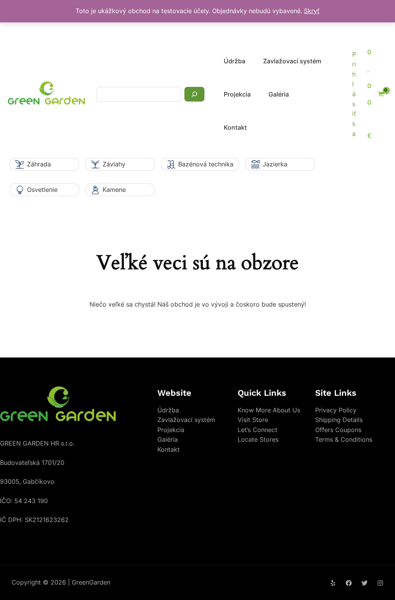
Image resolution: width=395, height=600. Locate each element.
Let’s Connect (257, 430)
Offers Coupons (338, 430)
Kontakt (235, 127)
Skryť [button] (311, 11)
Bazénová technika (205, 164)
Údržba (234, 61)
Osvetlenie (42, 189)
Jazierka (275, 164)
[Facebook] (349, 583)
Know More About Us (269, 410)
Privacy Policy (335, 410)
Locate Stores (258, 439)
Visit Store (253, 420)
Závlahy (114, 164)
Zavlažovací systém (292, 61)
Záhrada (39, 164)
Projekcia (237, 94)
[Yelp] (333, 583)
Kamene (114, 189)
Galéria (278, 94)
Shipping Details (339, 420)
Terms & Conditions (343, 439)
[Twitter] (364, 583)
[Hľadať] (194, 94)
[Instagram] (380, 583)
